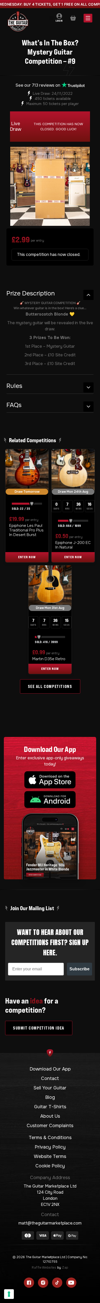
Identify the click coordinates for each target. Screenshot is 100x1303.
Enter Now (27, 557)
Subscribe (79, 969)
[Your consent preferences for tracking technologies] (9, 1294)
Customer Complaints (50, 1125)
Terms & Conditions (50, 1137)
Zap (65, 1268)
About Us (50, 1116)
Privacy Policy (50, 1147)
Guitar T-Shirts (50, 1107)
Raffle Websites (44, 1268)
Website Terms (50, 1156)
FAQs (14, 405)
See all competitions (50, 686)
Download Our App (50, 1069)
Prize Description (30, 293)
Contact (50, 1078)
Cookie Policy (50, 1166)
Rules (14, 386)
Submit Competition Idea (38, 1028)
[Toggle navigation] (51, 18)
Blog (50, 1097)
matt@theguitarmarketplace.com (50, 1223)
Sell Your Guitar (50, 1088)
